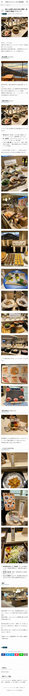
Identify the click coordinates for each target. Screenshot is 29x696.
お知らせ (4, 13)
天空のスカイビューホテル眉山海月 (14, 1)
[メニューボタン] (2, 2)
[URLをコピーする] (26, 654)
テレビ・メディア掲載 (14, 687)
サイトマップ (6, 687)
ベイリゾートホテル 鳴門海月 (8, 680)
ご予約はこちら (22, 687)
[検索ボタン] (27, 2)
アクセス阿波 (14, 682)
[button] (3, 654)
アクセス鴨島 (22, 682)
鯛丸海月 (7, 682)
